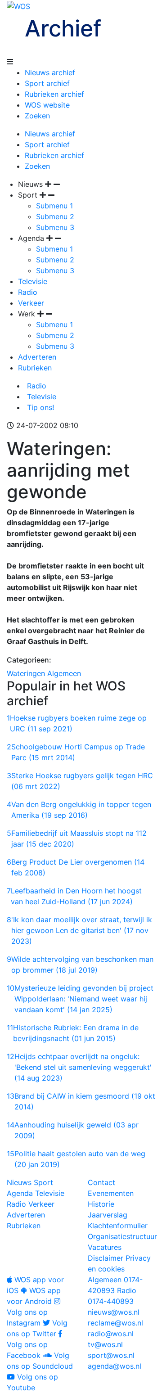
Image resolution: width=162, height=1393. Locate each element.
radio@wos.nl (111, 1333)
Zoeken (37, 115)
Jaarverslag (107, 1214)
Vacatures (105, 1247)
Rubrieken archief (54, 94)
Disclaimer (105, 1257)
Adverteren (37, 356)
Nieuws (19, 1182)
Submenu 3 (55, 227)
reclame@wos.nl (115, 1322)
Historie (101, 1203)
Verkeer (31, 302)
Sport (43, 1182)
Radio (27, 292)
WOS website (47, 104)
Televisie (32, 281)
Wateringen (26, 673)
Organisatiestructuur (122, 1236)
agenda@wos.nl (114, 1365)
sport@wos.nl (111, 1355)
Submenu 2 (55, 216)
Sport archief (47, 83)
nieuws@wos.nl (114, 1311)
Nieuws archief (50, 72)
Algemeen (64, 673)
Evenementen (111, 1193)
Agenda (20, 1193)
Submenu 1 (54, 205)
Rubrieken (35, 367)
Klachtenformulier (118, 1225)
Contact (101, 1182)
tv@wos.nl (105, 1344)
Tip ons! (39, 407)
